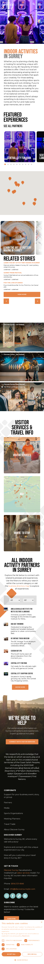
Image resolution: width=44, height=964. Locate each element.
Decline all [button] (32, 954)
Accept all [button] (11, 954)
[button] (22, 960)
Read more (26, 936)
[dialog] (22, 942)
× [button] (41, 922)
